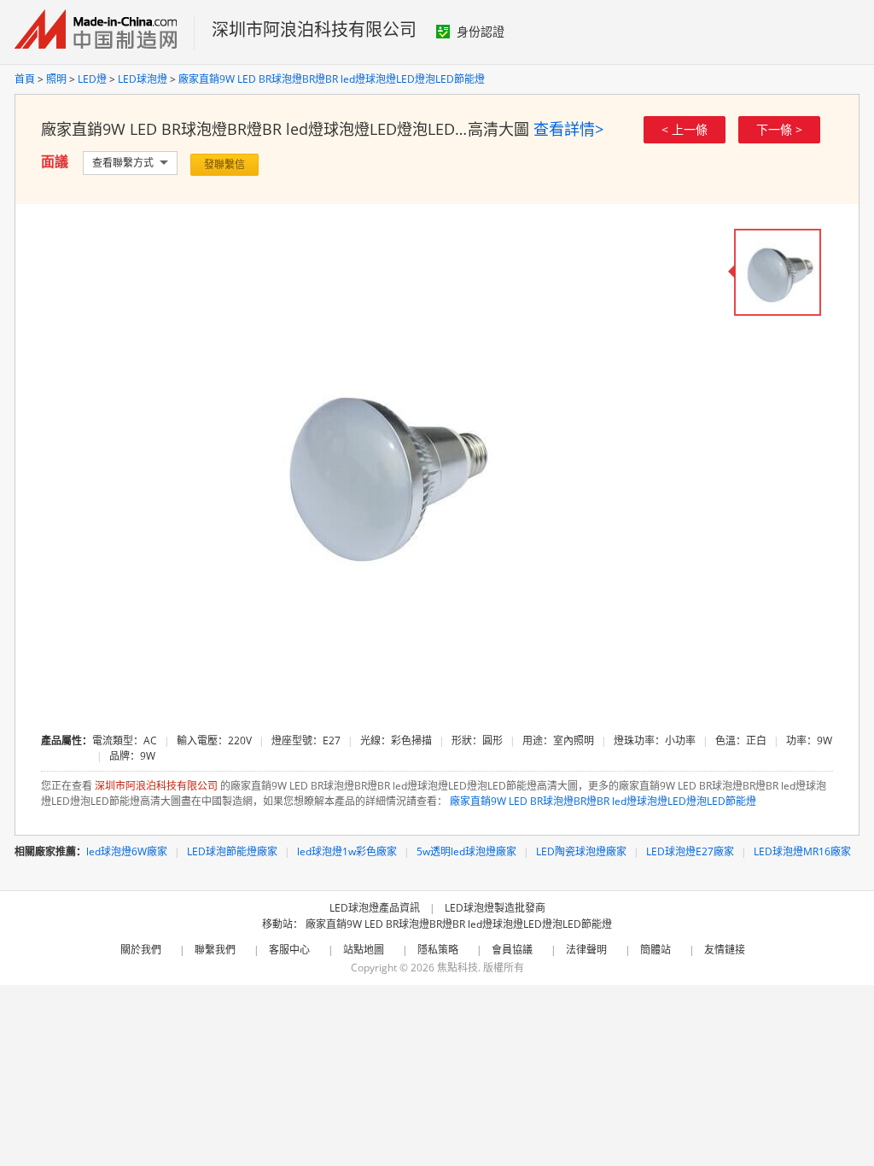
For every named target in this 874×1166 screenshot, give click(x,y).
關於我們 (140, 949)
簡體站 (655, 949)
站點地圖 (363, 949)
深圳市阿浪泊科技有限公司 (314, 29)
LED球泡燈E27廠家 (690, 851)
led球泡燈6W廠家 (126, 851)
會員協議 (512, 949)
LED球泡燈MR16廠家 (802, 851)
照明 (56, 79)
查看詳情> (568, 129)
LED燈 (92, 79)
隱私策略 (437, 949)
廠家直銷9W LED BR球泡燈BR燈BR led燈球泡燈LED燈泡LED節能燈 (331, 79)
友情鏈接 (724, 949)
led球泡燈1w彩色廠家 (347, 851)
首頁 (25, 79)
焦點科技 (457, 967)
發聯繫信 (224, 164)
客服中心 (289, 949)
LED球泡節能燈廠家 (232, 851)
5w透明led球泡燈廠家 (466, 851)
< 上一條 (684, 129)
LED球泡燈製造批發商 (495, 908)
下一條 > (779, 129)
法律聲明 (586, 949)
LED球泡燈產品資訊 (374, 908)
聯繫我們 (215, 949)
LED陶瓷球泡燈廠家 (581, 851)
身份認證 (480, 31)
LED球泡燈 (142, 79)
